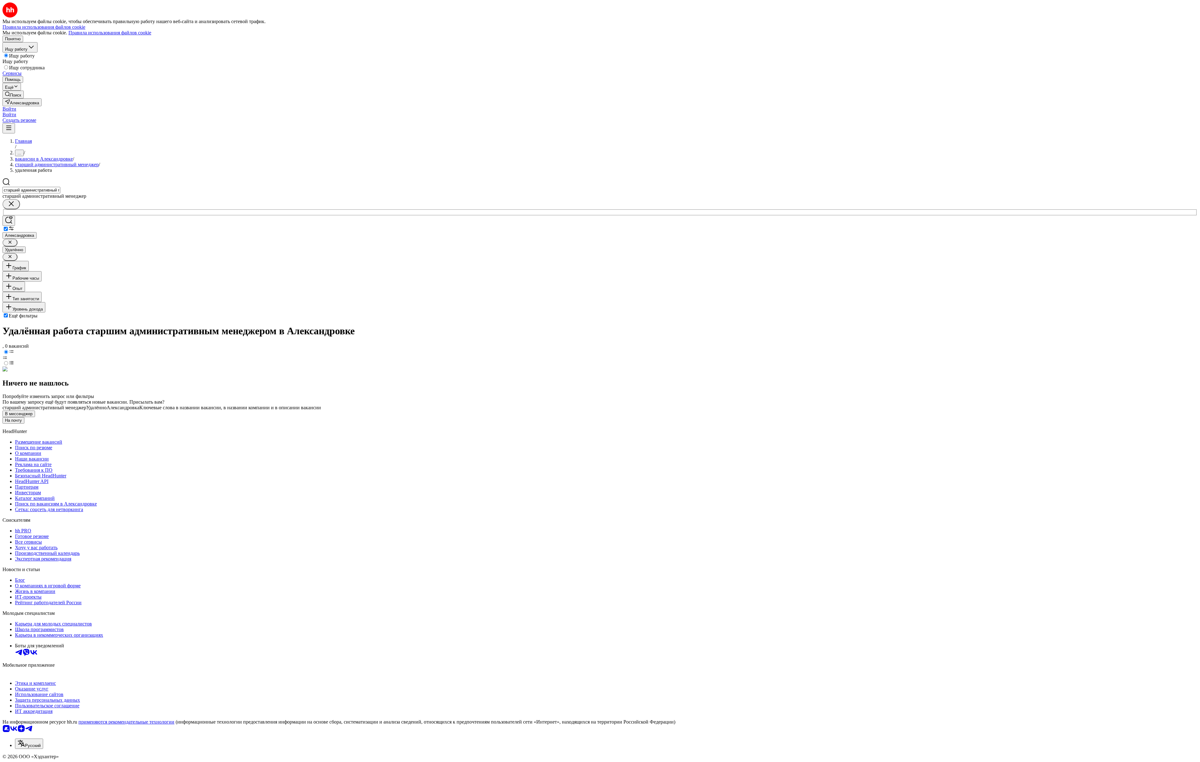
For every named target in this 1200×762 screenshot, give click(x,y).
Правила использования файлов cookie (109, 32)
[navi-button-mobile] (8, 128)
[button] (9, 109)
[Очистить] (11, 204)
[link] (13, 94)
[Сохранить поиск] (8, 221)
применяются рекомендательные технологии (126, 722)
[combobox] (31, 190)
